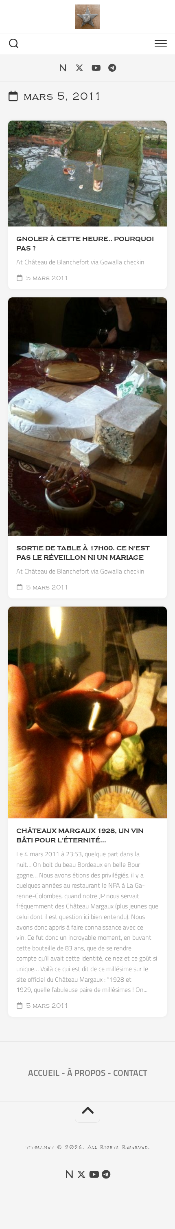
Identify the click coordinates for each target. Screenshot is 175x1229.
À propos (86, 1072)
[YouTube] (96, 68)
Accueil (43, 1072)
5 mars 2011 (46, 278)
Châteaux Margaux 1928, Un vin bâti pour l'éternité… (80, 835)
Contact (130, 1072)
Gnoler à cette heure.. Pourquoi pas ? (85, 243)
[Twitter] (79, 68)
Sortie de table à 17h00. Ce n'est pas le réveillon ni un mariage (83, 553)
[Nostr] (63, 68)
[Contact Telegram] (112, 68)
